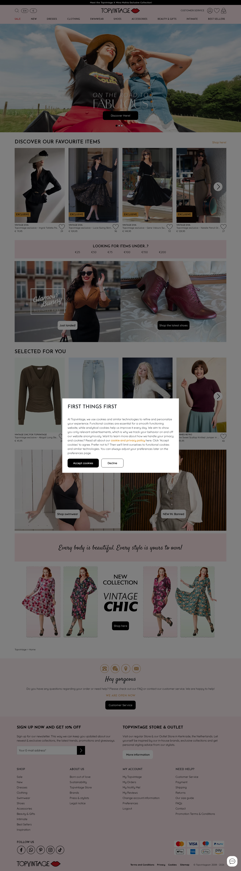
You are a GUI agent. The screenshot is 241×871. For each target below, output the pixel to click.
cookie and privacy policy (128, 440)
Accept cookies (83, 463)
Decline (112, 463)
